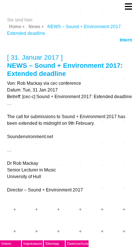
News (34, 26)
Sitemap (52, 243)
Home (15, 26)
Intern (126, 40)
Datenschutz (78, 243)
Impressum (32, 243)
